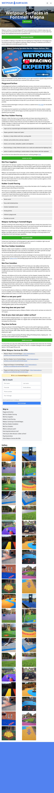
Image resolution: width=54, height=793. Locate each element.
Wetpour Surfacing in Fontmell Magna (13, 421)
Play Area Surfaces (8, 436)
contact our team (27, 158)
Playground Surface (8, 412)
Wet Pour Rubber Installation (10, 424)
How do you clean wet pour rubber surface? (14, 433)
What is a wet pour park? (9, 429)
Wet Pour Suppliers (8, 417)
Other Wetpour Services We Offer (12, 438)
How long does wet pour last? (11, 431)
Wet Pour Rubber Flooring (10, 414)
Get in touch (27, 21)
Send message (22, 403)
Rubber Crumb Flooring (9, 419)
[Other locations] (47, 3)
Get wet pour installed (27, 37)
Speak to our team (27, 340)
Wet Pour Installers (8, 426)
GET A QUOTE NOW (27, 237)
